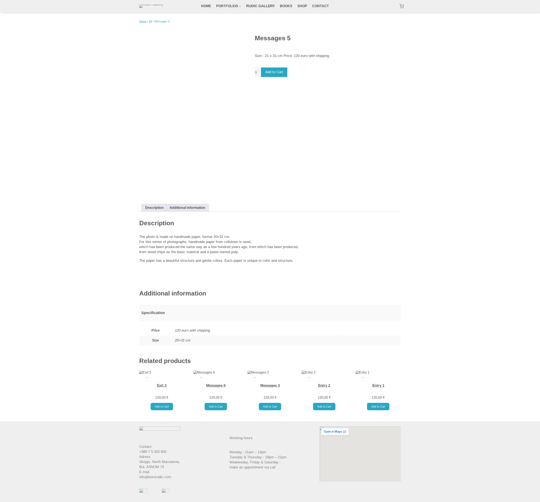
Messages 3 (270, 385)
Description (154, 207)
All (150, 21)
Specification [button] (153, 313)
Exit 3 (161, 385)
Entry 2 (324, 385)
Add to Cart (274, 72)
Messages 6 (215, 385)
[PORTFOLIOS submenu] (240, 6)
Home (142, 21)
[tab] (154, 208)
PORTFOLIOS (227, 6)
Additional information (187, 207)
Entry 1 (378, 385)
